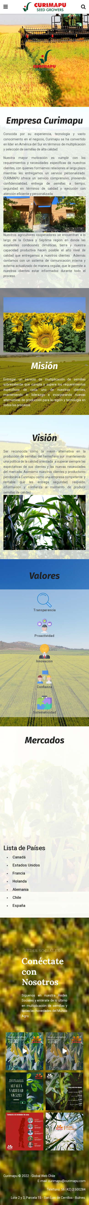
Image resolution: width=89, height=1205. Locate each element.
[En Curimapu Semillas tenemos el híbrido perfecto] (64, 1091)
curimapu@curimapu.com (67, 1181)
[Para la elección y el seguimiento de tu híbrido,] (24, 1131)
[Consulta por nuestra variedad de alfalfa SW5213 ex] (24, 1091)
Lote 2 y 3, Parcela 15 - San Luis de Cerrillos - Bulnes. (48, 1197)
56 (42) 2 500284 (73, 1189)
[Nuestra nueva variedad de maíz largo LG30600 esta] (64, 1051)
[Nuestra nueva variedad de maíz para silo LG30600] (24, 1051)
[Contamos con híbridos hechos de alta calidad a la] (64, 1131)
